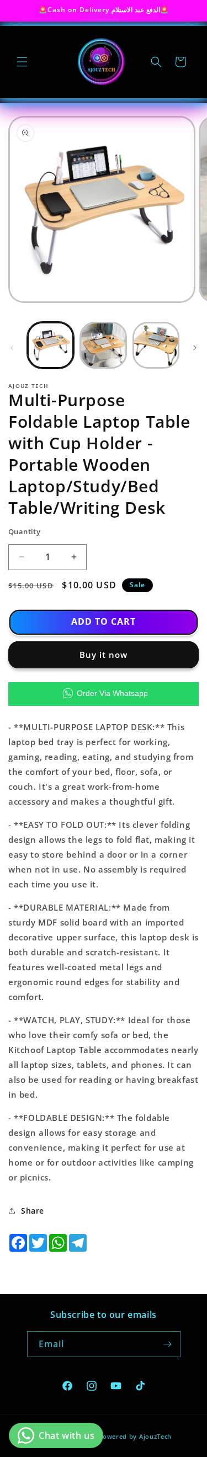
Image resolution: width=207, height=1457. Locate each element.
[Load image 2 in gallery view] (102, 345)
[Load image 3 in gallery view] (155, 345)
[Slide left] (12, 348)
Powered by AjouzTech (135, 1436)
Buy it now (103, 654)
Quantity (24, 531)
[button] (22, 62)
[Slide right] (195, 348)
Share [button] (32, 1210)
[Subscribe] (168, 1344)
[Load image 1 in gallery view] (50, 345)
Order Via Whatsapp (112, 693)
